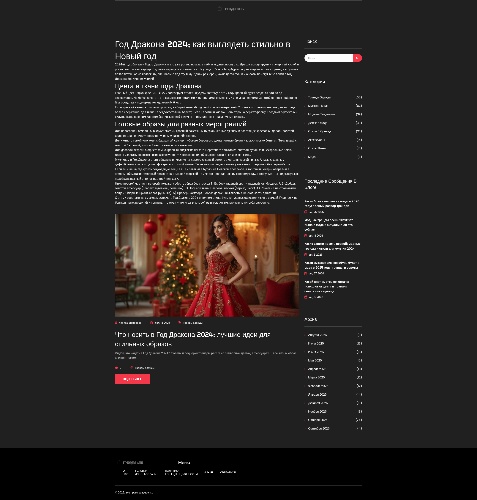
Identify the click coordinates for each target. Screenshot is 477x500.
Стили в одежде (319, 131)
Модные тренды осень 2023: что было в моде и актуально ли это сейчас (328, 225)
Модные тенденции (321, 114)
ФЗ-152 (209, 472)
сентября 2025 (318, 428)
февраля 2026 (317, 386)
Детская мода (317, 123)
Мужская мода (317, 106)
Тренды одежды (193, 323)
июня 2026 (315, 352)
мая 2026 (314, 360)
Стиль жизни (316, 148)
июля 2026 (315, 343)
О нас (125, 472)
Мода (311, 157)
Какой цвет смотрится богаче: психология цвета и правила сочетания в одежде (326, 286)
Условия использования (146, 472)
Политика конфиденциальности (181, 472)
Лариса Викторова (130, 323)
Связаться (228, 472)
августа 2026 (317, 335)
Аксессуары (316, 140)
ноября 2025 (317, 411)
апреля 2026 (316, 369)
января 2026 (317, 394)
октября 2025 (317, 420)
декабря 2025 (317, 403)
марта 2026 (316, 377)
